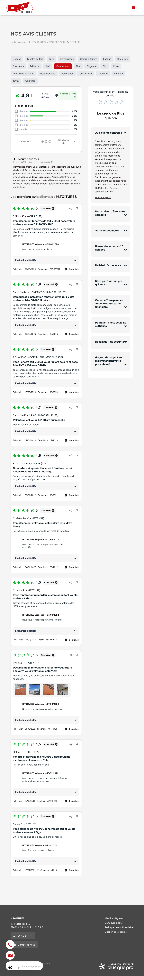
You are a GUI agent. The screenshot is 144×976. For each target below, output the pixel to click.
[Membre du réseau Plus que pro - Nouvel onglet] (115, 967)
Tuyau (16, 80)
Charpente (18, 66)
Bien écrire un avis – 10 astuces (109, 248)
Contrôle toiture (88, 59)
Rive (78, 66)
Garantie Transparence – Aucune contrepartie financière (110, 303)
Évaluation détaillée (26, 260)
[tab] (42, 141)
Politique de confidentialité (119, 927)
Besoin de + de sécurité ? (110, 341)
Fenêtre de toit (35, 59)
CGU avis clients (113, 922)
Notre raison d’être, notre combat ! (110, 213)
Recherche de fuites (23, 73)
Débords (34, 66)
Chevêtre (103, 73)
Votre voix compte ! (107, 230)
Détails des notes (63, 141)
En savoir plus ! (103, 197)
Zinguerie (91, 66)
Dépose (17, 59)
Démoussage (67, 59)
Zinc (105, 66)
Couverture (86, 73)
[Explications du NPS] (75, 96)
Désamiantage (47, 73)
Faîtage (107, 59)
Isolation (118, 73)
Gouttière (30, 80)
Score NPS (26, 141)
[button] (134, 8)
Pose (116, 66)
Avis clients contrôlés (108, 132)
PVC (47, 66)
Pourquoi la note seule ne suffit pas (110, 324)
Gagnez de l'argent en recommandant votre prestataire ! (108, 361)
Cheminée (122, 59)
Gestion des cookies (116, 931)
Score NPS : (68, 93)
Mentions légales (114, 918)
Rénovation (67, 73)
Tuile (51, 59)
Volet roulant (63, 66)
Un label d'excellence (108, 265)
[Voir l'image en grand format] (20, 689)
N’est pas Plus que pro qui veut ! (108, 283)
